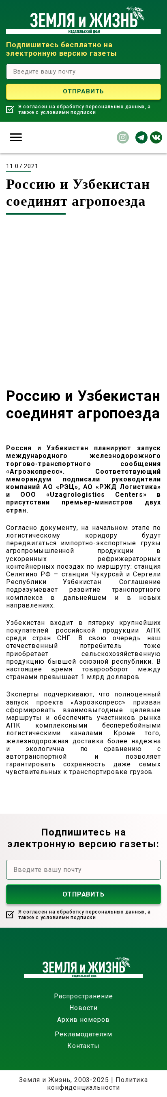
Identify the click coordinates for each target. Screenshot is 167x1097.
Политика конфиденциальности (97, 1083)
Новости (83, 1008)
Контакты (83, 1046)
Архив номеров (83, 1019)
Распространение (83, 996)
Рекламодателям (83, 1034)
